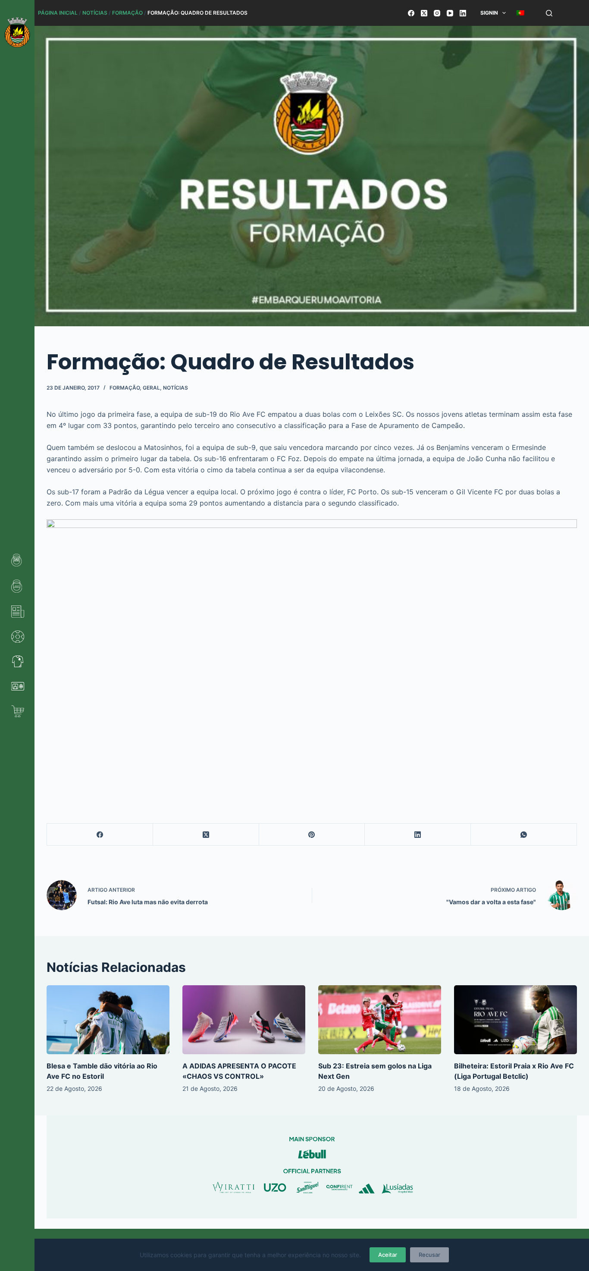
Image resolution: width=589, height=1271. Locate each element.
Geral (151, 387)
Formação (127, 12)
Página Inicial (58, 12)
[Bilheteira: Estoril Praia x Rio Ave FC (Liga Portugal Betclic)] (515, 1019)
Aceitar (387, 1254)
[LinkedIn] (463, 13)
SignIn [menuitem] (489, 12)
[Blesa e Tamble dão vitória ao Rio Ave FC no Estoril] (108, 1019)
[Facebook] (411, 13)
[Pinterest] (312, 835)
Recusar (429, 1254)
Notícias (94, 12)
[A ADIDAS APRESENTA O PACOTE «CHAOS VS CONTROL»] (243, 1019)
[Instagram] (437, 13)
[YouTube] (450, 13)
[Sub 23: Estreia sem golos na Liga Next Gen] (379, 1019)
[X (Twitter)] (424, 13)
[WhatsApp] (524, 835)
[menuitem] (520, 13)
